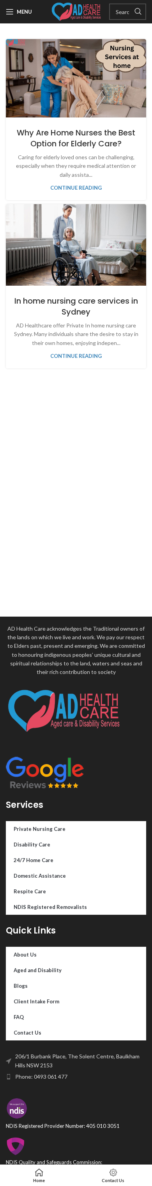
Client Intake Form (36, 1001)
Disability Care (32, 844)
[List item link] (76, 1076)
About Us (25, 954)
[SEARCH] (138, 12)
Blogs (21, 986)
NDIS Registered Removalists (50, 907)
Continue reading (76, 187)
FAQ (19, 1017)
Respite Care (30, 891)
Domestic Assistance (40, 876)
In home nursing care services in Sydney (76, 306)
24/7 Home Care (33, 860)
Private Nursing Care (39, 829)
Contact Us (27, 1033)
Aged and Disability (38, 970)
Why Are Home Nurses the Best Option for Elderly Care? (76, 138)
